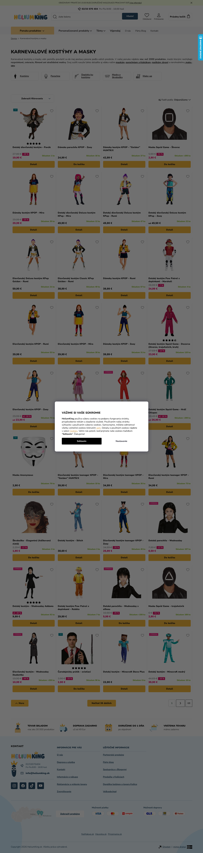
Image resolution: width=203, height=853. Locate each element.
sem (98, 427)
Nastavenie (121, 441)
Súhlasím (81, 441)
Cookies (74, 431)
